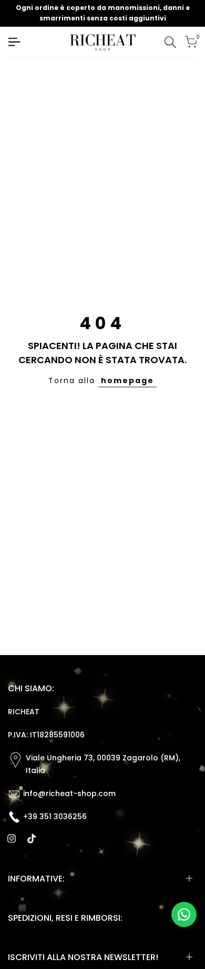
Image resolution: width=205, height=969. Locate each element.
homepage (127, 380)
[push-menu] (14, 41)
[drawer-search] (170, 42)
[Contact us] (184, 914)
